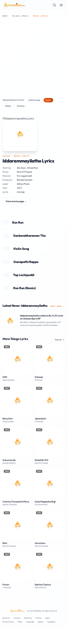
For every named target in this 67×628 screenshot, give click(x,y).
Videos (8, 106)
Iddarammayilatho (13, 100)
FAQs (20, 622)
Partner (39, 618)
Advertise (28, 618)
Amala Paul (32, 167)
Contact (17, 618)
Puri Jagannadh (24, 175)
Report (40, 622)
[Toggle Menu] (61, 5)
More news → (57, 306)
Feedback (51, 622)
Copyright (30, 622)
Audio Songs (34, 100)
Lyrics (48, 100)
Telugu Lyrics (20, 16)
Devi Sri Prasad (24, 171)
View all (58, 340)
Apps (47, 618)
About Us (6, 618)
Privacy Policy (8, 622)
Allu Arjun (21, 167)
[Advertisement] (33, 56)
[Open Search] (54, 5)
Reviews (20, 106)
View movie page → (16, 201)
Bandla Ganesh (24, 179)
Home (5, 16)
